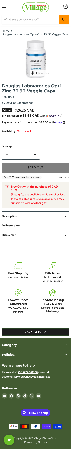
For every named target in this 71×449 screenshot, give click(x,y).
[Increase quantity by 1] (35, 155)
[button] (35, 116)
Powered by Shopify (35, 442)
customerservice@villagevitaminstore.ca (26, 376)
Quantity (7, 146)
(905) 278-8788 (28, 372)
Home (6, 31)
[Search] (64, 19)
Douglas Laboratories (19, 103)
